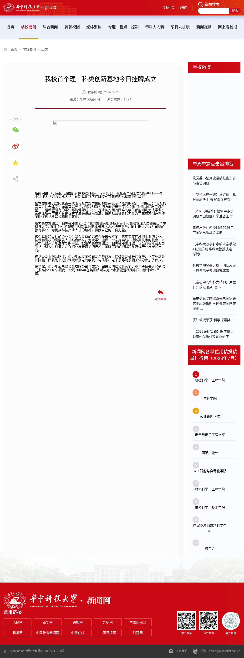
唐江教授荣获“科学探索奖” (212, 320)
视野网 (182, 8)
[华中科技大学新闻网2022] (34, 7)
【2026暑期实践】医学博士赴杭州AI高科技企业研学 (213, 333)
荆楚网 (138, 633)
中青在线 (77, 633)
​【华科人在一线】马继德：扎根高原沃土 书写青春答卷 (214, 197)
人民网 (18, 622)
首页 (14, 49)
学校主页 (168, 8)
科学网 (18, 633)
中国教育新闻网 (47, 633)
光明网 (108, 622)
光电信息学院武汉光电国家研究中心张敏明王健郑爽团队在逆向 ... (214, 303)
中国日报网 (107, 633)
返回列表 (160, 299)
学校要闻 (29, 49)
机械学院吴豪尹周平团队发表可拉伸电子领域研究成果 (214, 268)
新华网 (48, 622)
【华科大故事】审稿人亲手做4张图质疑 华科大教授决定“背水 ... (214, 249)
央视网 (78, 622)
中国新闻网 (137, 622)
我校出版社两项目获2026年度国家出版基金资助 (213, 230)
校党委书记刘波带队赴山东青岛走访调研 (214, 180)
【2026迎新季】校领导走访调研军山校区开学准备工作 (213, 213)
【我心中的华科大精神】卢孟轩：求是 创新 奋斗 (214, 284)
